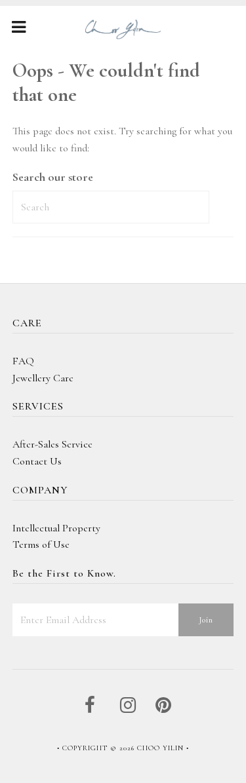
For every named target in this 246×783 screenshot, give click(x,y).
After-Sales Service (52, 444)
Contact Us (37, 461)
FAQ (23, 361)
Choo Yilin (160, 748)
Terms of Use (41, 544)
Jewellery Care (42, 378)
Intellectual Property (56, 528)
